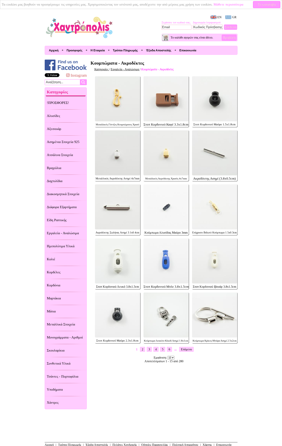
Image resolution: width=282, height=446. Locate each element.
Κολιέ (51, 259)
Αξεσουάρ (54, 129)
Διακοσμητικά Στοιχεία (63, 194)
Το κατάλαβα (267, 4)
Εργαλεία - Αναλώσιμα (63, 233)
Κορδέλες (53, 272)
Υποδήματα (55, 389)
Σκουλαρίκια (55, 350)
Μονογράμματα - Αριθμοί (65, 337)
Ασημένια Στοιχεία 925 (63, 142)
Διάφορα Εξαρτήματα (62, 207)
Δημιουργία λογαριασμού (207, 22)
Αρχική (54, 50)
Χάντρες (53, 402)
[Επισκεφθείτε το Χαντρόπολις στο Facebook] (66, 70)
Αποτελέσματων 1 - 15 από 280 (163, 361)
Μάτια (51, 311)
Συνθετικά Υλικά (58, 363)
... (175, 349)
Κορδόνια (53, 285)
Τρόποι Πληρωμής (125, 50)
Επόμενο (186, 349)
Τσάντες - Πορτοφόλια (62, 376)
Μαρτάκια (54, 298)
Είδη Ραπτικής (57, 220)
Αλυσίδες (53, 116)
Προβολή (229, 37)
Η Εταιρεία (98, 50)
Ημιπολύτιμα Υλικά (60, 246)
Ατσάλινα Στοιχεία (60, 155)
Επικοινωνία (187, 50)
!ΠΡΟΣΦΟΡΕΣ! (58, 103)
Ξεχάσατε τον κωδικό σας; (176, 22)
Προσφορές (74, 50)
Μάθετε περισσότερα (228, 4)
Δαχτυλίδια (54, 181)
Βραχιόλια (54, 168)
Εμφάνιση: (160, 357)
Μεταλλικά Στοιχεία (61, 324)
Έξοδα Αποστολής (158, 50)
